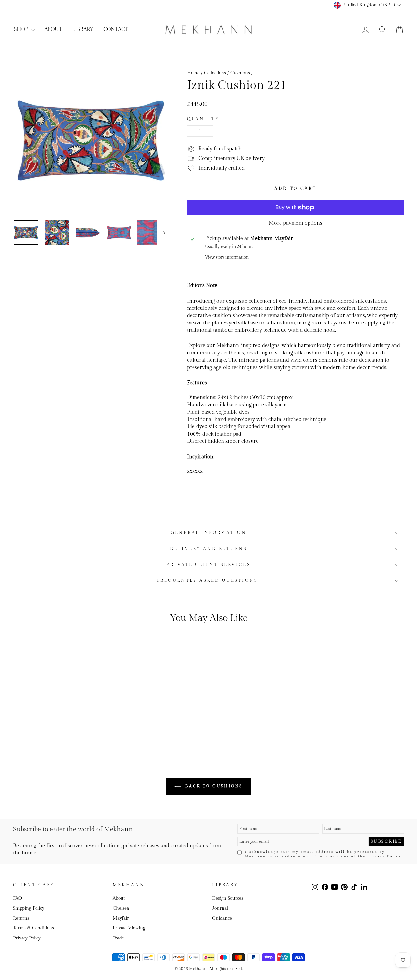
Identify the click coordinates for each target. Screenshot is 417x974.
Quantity (203, 119)
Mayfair (121, 918)
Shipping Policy (28, 908)
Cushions (240, 73)
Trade (118, 938)
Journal (220, 908)
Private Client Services (208, 564)
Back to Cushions (213, 786)
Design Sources (227, 898)
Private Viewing (129, 928)
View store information (227, 257)
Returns (21, 918)
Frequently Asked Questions (208, 580)
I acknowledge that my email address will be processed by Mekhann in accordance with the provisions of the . (324, 854)
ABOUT (53, 29)
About (119, 898)
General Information (209, 532)
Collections (215, 73)
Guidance (222, 918)
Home (193, 73)
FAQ (17, 898)
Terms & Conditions (33, 928)
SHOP (22, 29)
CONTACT (115, 29)
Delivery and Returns (208, 548)
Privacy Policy (384, 856)
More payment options (295, 223)
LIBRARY (82, 29)
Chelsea (121, 908)
